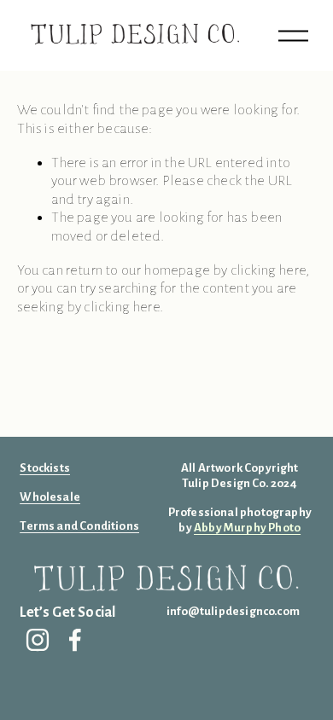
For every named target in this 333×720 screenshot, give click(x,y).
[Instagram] (38, 640)
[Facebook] (75, 640)
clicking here (268, 270)
